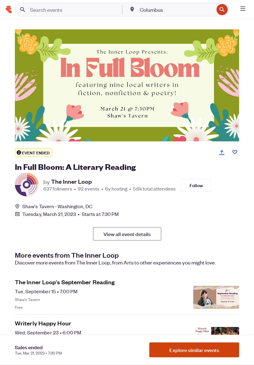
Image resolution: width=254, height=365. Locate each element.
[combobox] (176, 9)
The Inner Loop (71, 181)
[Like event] (234, 152)
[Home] (8, 9)
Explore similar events (194, 349)
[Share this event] (222, 152)
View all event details (127, 233)
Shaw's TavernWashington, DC (57, 206)
